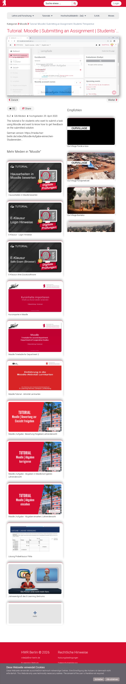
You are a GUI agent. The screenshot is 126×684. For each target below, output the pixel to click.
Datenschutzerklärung (68, 663)
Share (27, 108)
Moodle (23, 24)
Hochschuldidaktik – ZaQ (72, 15)
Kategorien (12, 24)
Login (116, 3)
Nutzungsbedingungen (68, 658)
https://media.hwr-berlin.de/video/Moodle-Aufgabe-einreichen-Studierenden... (30, 136)
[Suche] (75, 3)
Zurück (14, 100)
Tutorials (46, 15)
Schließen (99, 679)
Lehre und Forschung (22, 15)
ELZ (9, 116)
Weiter (112, 100)
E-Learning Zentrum (30, 663)
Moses (111, 15)
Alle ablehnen (112, 679)
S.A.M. (97, 15)
